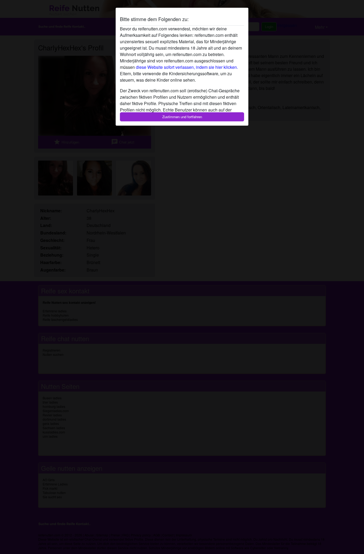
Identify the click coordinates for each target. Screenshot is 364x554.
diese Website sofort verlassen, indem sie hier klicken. (187, 67)
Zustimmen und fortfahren (182, 116)
